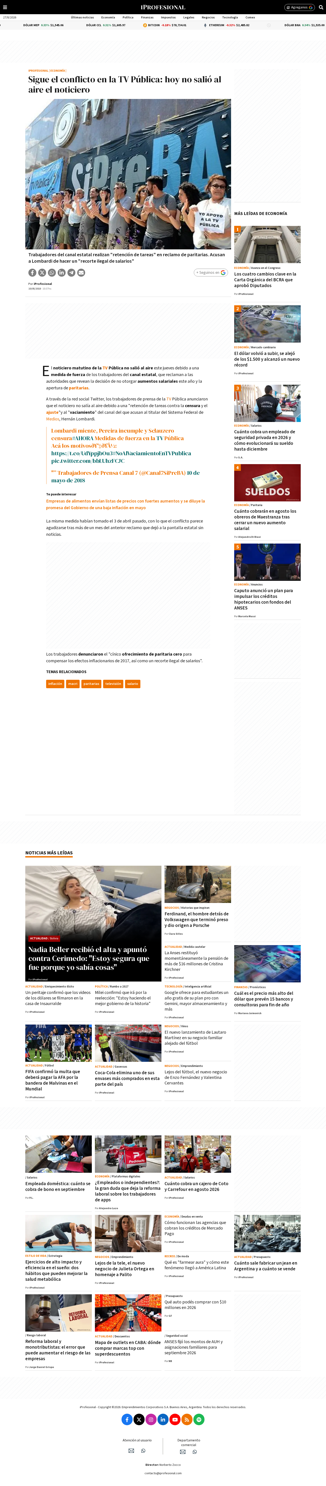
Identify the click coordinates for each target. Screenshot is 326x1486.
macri (72, 684)
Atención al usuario (137, 1440)
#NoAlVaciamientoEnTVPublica (152, 453)
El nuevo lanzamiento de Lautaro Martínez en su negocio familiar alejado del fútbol (195, 1037)
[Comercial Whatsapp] (194, 1451)
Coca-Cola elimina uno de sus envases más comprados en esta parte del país (127, 1078)
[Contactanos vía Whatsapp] (143, 1450)
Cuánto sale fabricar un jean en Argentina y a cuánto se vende (265, 1266)
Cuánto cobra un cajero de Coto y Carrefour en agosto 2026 (196, 1186)
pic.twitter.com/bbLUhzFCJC (87, 461)
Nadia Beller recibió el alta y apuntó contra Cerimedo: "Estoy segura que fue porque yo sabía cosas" (88, 958)
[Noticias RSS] (186, 1419)
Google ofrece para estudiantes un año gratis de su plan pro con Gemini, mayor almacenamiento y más (196, 1001)
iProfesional (38, 71)
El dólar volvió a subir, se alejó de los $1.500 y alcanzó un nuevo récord (267, 359)
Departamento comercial (188, 1442)
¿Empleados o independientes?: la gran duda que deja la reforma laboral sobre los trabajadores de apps (128, 1191)
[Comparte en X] (42, 273)
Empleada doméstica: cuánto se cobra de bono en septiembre (57, 1186)
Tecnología (230, 18)
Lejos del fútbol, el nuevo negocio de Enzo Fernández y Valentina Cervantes (196, 1077)
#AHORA (83, 438)
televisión (113, 684)
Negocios (208, 18)
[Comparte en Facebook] (32, 273)
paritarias (78, 388)
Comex (250, 18)
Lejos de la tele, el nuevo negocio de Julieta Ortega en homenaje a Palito (124, 1269)
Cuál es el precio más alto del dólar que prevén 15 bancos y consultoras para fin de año (263, 999)
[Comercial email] (182, 1451)
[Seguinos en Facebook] (127, 1419)
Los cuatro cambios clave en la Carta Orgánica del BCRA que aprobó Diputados (265, 280)
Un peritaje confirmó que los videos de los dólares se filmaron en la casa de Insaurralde (57, 998)
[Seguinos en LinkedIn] (163, 1419)
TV (105, 368)
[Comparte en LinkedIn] (62, 273)
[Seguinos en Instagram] (151, 1419)
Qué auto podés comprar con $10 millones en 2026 (195, 1305)
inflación (55, 684)
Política (128, 18)
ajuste (52, 412)
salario (132, 684)
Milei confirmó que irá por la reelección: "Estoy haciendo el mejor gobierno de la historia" (123, 998)
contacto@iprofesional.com (163, 1473)
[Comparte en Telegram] (71, 273)
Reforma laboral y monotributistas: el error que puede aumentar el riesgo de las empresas (57, 1350)
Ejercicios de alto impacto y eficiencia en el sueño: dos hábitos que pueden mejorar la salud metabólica (56, 1270)
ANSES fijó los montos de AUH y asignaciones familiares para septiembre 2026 (194, 1347)
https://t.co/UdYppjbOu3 (82, 453)
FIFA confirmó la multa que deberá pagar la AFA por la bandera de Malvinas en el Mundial (52, 1080)
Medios (52, 419)
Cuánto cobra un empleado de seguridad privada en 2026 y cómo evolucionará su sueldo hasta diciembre (264, 440)
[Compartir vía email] (81, 273)
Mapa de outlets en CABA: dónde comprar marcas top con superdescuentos (128, 1348)
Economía (108, 18)
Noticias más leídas (49, 853)
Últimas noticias (82, 18)
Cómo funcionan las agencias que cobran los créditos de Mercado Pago (195, 1228)
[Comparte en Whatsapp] (52, 273)
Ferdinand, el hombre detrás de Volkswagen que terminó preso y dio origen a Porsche (197, 919)
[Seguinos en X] (139, 1419)
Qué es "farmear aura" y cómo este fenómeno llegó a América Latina (197, 1265)
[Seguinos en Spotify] (198, 1419)
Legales (188, 18)
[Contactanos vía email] (131, 1450)
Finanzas (147, 18)
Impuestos (168, 18)
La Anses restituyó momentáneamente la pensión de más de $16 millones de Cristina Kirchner (196, 961)
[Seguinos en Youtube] (175, 1419)
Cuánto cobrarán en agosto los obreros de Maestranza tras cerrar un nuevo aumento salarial (265, 520)
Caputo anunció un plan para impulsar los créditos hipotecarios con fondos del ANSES (263, 599)
